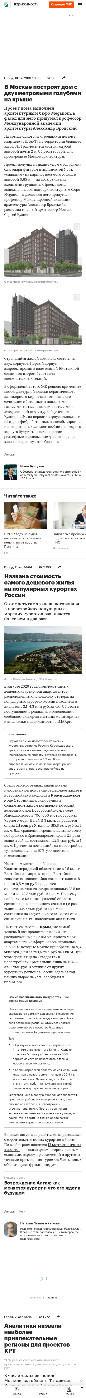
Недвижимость (25, 4)
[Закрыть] (81, 1381)
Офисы (69, 1393)
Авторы (9, 454)
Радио (43, 1393)
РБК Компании (61, 548)
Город (8, 78)
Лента (17, 1393)
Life (6, 552)
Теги (22, 1211)
